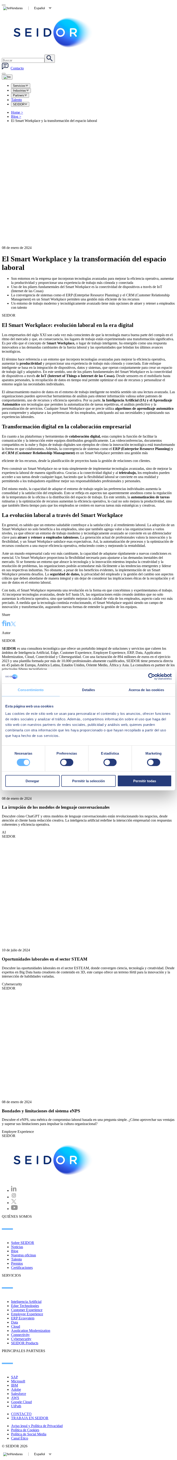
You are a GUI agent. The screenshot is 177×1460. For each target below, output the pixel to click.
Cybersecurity (21, 1339)
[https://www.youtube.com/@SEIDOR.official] (14, 1209)
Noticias (17, 1247)
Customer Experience (26, 1310)
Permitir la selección (88, 781)
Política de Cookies (25, 1430)
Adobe (16, 1389)
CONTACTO (21, 1414)
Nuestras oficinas (23, 1255)
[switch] (66, 762)
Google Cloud (21, 1402)
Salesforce (18, 1394)
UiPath (16, 1406)
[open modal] (4, 5)
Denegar (32, 781)
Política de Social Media (28, 1434)
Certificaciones (22, 1268)
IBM (14, 1385)
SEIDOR (18, 104)
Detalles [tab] (88, 690)
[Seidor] (53, 32)
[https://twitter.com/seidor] (14, 1203)
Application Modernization (30, 1331)
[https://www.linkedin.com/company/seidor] (14, 1190)
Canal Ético (19, 1438)
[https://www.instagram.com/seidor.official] (14, 1197)
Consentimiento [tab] (31, 690)
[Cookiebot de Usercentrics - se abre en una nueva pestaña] (151, 676)
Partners (18, 95)
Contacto (17, 68)
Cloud (15, 1326)
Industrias (19, 90)
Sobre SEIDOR (22, 1243)
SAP (14, 1377)
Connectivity (20, 1335)
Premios (17, 1263)
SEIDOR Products (24, 1343)
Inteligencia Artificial (26, 1302)
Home (17, 112)
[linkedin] (8, 623)
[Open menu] (7, 77)
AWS (15, 1398)
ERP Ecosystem (22, 1318)
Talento (16, 100)
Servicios (19, 85)
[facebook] (3, 623)
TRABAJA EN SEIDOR (29, 1418)
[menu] (4, 73)
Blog (16, 116)
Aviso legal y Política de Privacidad (37, 1426)
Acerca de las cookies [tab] (146, 690)
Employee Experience (27, 1314)
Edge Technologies (25, 1306)
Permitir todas (144, 781)
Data (14, 1322)
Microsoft (18, 1381)
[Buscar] (49, 59)
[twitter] (13, 624)
